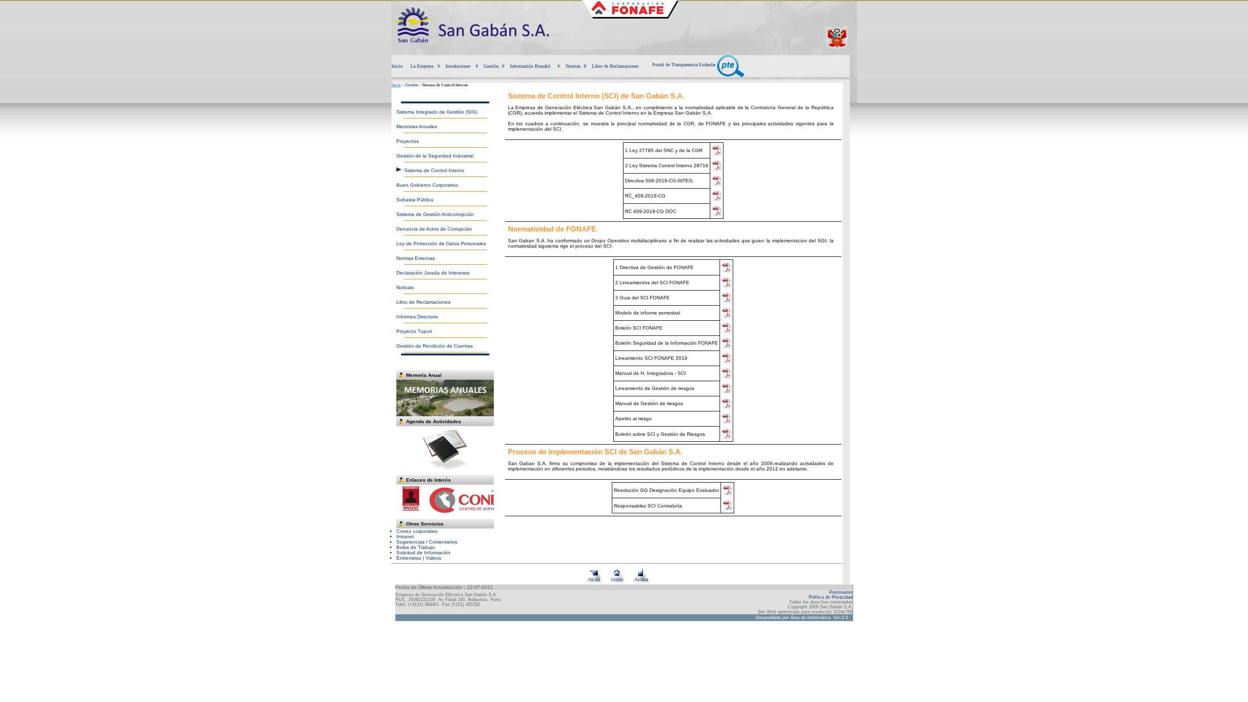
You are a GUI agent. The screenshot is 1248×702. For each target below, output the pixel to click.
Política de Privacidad (831, 597)
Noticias (405, 287)
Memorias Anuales (416, 126)
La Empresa (421, 66)
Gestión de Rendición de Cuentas (434, 346)
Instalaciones (458, 66)
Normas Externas (415, 258)
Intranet (405, 536)
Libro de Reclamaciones (615, 66)
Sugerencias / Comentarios (426, 542)
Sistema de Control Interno (434, 170)
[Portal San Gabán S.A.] (476, 51)
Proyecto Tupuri (414, 331)
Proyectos (407, 141)
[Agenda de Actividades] (445, 473)
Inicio (397, 66)
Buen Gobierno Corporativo (427, 185)
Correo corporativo (417, 531)
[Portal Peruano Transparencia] (837, 48)
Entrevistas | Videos (418, 558)
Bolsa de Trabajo (415, 547)
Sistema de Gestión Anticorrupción (435, 214)
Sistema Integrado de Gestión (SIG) (436, 112)
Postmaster (841, 592)
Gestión (491, 66)
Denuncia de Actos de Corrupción (434, 229)
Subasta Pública (414, 199)
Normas (573, 66)
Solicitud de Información (423, 552)
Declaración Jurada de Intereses (432, 272)
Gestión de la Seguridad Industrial (434, 155)
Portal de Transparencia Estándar (684, 64)
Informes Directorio (417, 316)
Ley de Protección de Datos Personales (441, 243)
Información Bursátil (530, 66)
